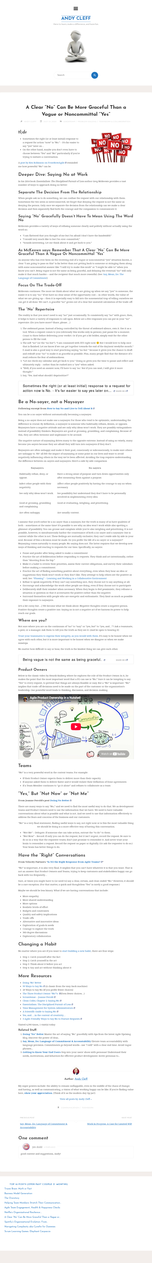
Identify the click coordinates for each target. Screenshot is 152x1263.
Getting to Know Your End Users (42, 1052)
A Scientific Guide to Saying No (39, 1011)
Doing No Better (59, 800)
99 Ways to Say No (33, 986)
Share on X (121, 391)
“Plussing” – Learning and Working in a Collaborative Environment (70, 578)
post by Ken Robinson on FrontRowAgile (42, 162)
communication (70, 1108)
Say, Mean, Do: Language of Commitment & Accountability (57, 1041)
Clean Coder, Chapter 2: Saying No (41, 1000)
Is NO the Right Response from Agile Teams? (74, 861)
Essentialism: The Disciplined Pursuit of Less (47, 1004)
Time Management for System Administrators (48, 1007)
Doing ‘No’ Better (32, 982)
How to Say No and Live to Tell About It (69, 408)
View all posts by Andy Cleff (76, 1098)
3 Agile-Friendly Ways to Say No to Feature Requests (51, 1018)
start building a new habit (76, 950)
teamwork (88, 1108)
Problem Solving (87, 121)
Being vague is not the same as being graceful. (63, 659)
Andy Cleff (76, 18)
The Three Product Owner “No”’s (40, 993)
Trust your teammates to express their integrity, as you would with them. (58, 635)
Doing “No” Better (33, 1034)
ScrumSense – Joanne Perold (38, 997)
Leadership (69, 121)
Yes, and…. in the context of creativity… (44, 1015)
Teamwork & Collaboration (114, 121)
